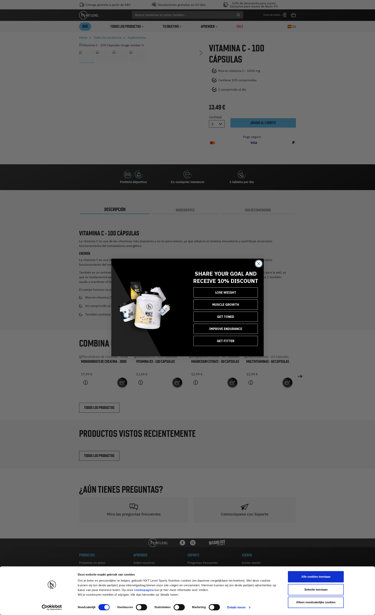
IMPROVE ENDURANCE (225, 329)
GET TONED (225, 317)
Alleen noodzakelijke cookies (316, 602)
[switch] (141, 607)
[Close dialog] (258, 263)
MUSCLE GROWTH (225, 305)
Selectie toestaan (316, 589)
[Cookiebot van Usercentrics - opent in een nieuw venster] (52, 607)
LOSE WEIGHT (225, 292)
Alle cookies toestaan (315, 576)
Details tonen (236, 607)
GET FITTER (225, 341)
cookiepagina (144, 590)
